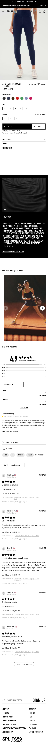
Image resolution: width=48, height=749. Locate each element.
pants (30, 455)
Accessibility (7, 732)
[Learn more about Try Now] (26, 133)
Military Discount (9, 724)
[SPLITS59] (12, 741)
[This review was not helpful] (24, 502)
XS (4, 108)
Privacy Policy (7, 717)
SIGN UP (39, 700)
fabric (20, 455)
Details (19, 131)
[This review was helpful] (20, 502)
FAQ (30, 717)
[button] (3, 11)
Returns (5, 713)
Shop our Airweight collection (13, 251)
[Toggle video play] (4, 209)
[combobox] (13, 465)
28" (17, 118)
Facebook (32, 728)
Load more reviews (24, 664)
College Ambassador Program (14, 728)
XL (26, 108)
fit (12, 455)
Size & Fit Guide (40, 114)
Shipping (5, 709)
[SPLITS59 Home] (12, 11)
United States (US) (36, 732)
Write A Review (8, 384)
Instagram (33, 724)
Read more (35, 570)
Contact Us (33, 720)
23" (11, 118)
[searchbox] (25, 442)
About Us (32, 709)
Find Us (32, 713)
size (5, 455)
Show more (39, 455)
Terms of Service (9, 720)
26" (5, 118)
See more (24, 408)
